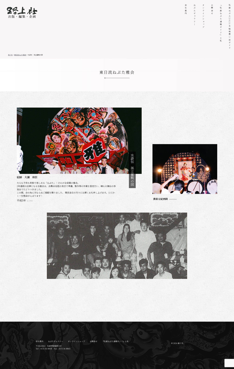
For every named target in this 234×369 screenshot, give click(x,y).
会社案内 (185, 9)
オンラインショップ (203, 16)
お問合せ (212, 9)
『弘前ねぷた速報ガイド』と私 (221, 23)
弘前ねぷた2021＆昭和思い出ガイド (229, 27)
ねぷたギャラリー (194, 15)
